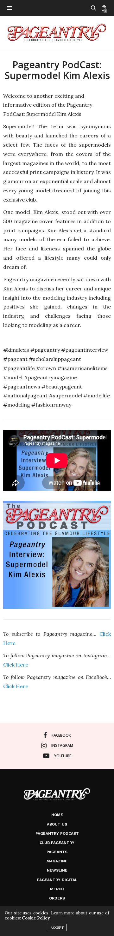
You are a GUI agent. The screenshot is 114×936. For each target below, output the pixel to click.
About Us (57, 824)
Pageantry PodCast (57, 833)
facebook (61, 735)
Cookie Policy (36, 918)
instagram (62, 745)
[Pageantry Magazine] (57, 32)
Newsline (57, 870)
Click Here (15, 664)
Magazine (57, 861)
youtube (62, 756)
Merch (57, 889)
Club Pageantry (57, 842)
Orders (57, 898)
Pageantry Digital (57, 880)
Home (57, 815)
